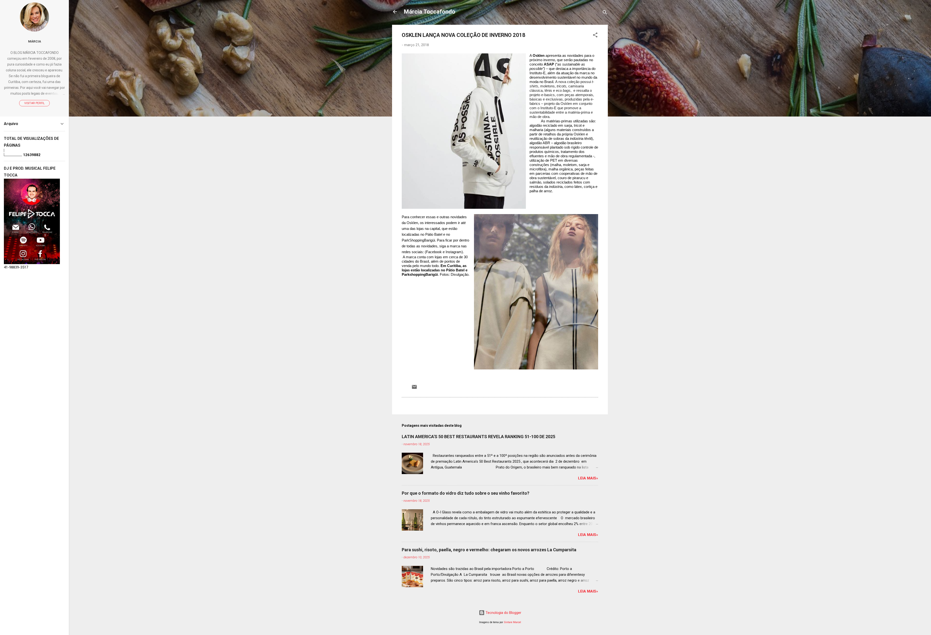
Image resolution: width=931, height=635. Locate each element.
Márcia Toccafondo (429, 11)
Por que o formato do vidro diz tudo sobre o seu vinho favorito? (465, 493)
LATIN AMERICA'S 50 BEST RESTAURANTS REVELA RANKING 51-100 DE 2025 (478, 436)
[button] (595, 36)
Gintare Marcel (512, 622)
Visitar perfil (34, 103)
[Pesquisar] (605, 13)
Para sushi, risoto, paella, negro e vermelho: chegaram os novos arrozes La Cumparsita (489, 549)
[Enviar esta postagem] (414, 388)
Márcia (34, 41)
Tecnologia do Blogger (503, 612)
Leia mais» (588, 478)
